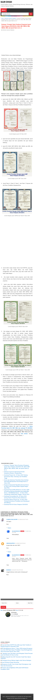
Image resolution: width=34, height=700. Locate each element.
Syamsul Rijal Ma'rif (11, 519)
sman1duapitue (10, 543)
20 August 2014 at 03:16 (17, 570)
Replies (9, 528)
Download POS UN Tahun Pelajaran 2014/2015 (16, 504)
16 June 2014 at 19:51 (23, 519)
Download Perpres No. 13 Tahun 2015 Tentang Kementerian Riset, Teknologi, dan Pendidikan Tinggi (16, 476)
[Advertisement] (17, 42)
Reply (7, 524)
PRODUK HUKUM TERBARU (8, 30)
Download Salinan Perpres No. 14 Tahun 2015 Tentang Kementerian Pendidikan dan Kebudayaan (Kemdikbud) (17, 501)
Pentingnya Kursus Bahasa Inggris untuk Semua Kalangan (16, 660)
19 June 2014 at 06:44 (20, 543)
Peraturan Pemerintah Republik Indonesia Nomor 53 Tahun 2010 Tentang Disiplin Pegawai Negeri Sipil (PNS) (16, 486)
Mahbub (8, 570)
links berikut (24, 433)
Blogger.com (24, 698)
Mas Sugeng (15, 698)
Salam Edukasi (6, 2)
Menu (4, 10)
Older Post (30, 603)
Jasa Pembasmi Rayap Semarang (10, 662)
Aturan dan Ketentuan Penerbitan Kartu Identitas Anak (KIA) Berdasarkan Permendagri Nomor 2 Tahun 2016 (16, 481)
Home (17, 603)
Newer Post (4, 603)
